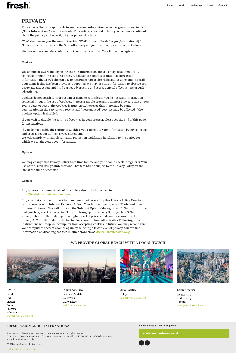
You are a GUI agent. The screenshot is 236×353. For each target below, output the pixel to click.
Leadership (196, 5)
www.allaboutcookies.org (113, 232)
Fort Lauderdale (72, 294)
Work (182, 5)
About (170, 5)
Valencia (12, 312)
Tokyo (124, 294)
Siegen (11, 301)
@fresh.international (160, 333)
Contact (222, 5)
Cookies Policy (14, 349)
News (210, 5)
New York (69, 298)
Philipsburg (184, 298)
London (11, 294)
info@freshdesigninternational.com (46, 194)
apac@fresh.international (133, 298)
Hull (9, 298)
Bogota (181, 301)
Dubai (10, 305)
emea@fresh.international (20, 316)
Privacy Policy (29, 349)
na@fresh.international (74, 305)
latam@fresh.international (190, 305)
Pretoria (12, 308)
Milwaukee (70, 301)
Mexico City (184, 294)
